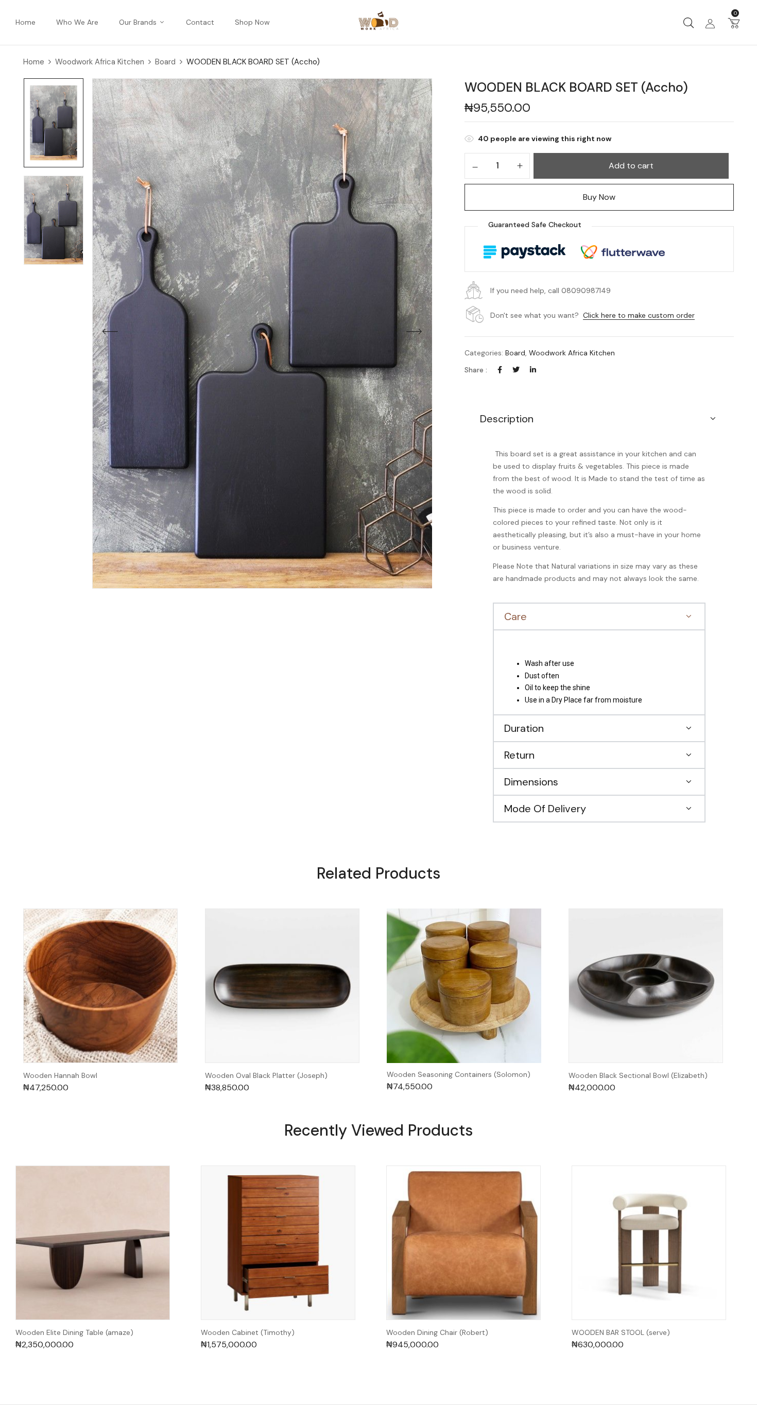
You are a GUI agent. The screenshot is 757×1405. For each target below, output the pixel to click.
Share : (475, 369)
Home (33, 62)
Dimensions (531, 782)
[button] (734, 22)
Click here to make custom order (639, 315)
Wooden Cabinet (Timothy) (248, 1332)
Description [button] (507, 418)
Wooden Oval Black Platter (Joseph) (266, 1075)
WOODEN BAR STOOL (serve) (621, 1332)
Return (519, 755)
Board (165, 62)
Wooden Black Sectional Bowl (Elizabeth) (638, 1075)
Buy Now (599, 197)
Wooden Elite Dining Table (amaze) (74, 1332)
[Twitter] (516, 369)
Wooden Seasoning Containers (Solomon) (458, 1074)
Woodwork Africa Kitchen (99, 62)
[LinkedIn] (533, 369)
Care (515, 616)
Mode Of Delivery (545, 808)
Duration (524, 728)
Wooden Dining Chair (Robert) (437, 1332)
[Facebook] (499, 369)
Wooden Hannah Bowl (60, 1075)
